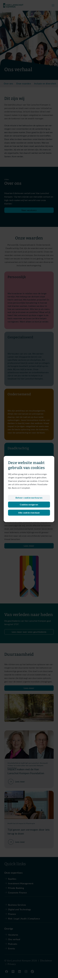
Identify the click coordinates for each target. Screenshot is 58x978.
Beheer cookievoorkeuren (29, 497)
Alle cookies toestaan (29, 512)
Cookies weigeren (29, 504)
